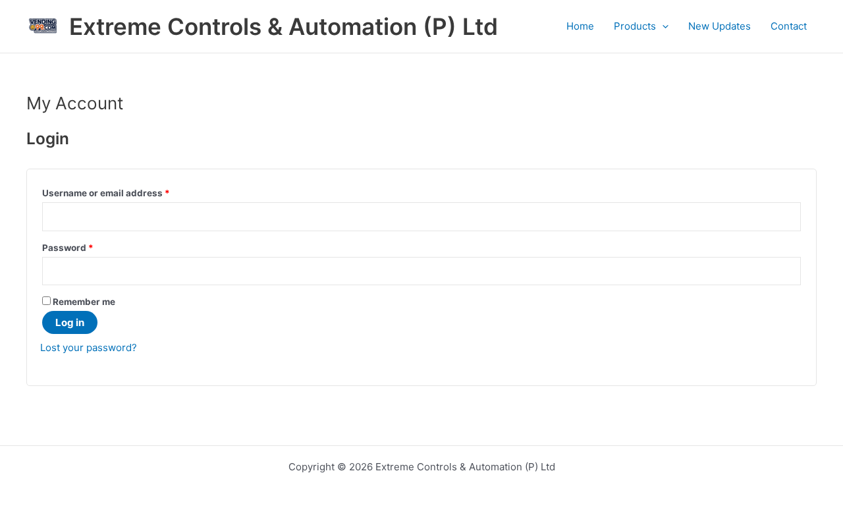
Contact (789, 26)
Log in (69, 322)
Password (68, 247)
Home (580, 26)
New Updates (719, 26)
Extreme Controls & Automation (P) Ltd (283, 26)
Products (635, 26)
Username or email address (106, 193)
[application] (662, 26)
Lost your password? (88, 347)
